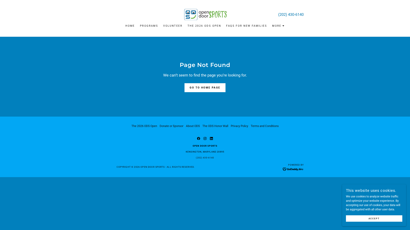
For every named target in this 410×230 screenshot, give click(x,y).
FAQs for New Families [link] (246, 25)
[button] (278, 26)
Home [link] (130, 25)
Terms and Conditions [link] (265, 126)
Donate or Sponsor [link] (171, 126)
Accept (374, 218)
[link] (205, 14)
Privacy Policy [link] (239, 126)
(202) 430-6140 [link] (291, 14)
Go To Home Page (205, 87)
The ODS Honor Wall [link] (215, 126)
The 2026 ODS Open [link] (204, 25)
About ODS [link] (193, 126)
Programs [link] (149, 25)
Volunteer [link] (172, 25)
